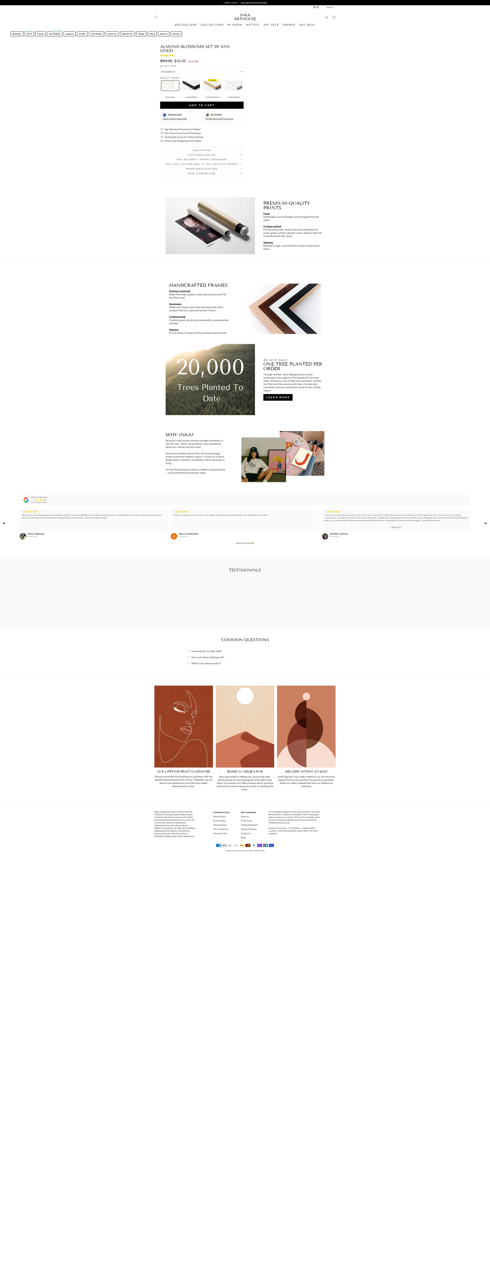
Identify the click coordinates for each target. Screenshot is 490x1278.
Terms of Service (220, 829)
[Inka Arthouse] (26, 500)
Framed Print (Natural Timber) (212, 85)
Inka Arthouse (245, 17)
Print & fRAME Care (202, 173)
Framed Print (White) (234, 85)
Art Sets (271, 24)
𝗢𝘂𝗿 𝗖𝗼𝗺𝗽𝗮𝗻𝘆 (248, 812)
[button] (167, 55)
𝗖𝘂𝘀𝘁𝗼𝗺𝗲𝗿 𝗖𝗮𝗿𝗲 (221, 812)
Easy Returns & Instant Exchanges (202, 159)
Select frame (170, 78)
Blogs (243, 837)
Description (202, 150)
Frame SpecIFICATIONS (202, 169)
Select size (168, 66)
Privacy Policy (219, 820)
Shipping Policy (220, 825)
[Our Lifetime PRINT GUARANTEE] (183, 727)
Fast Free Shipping (202, 155)
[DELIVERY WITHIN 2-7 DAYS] (306, 727)
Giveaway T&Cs (220, 833)
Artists (253, 24)
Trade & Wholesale (249, 825)
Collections (212, 24)
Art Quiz (307, 24)
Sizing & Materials (249, 829)
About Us (245, 816)
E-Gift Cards (246, 820)
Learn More (278, 397)
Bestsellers (186, 24)
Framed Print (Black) (191, 85)
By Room (235, 24)
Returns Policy (219, 816)
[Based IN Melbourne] (245, 727)
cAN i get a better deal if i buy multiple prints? (202, 164)
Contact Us (246, 833)
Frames (289, 24)
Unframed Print (170, 85)
